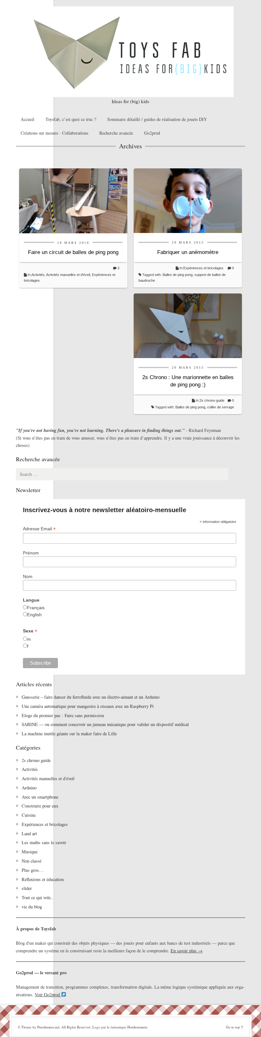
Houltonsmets (137, 1027)
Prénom (31, 552)
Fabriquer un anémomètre (187, 252)
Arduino (29, 788)
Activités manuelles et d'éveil (68, 275)
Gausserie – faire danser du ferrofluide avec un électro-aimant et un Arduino (90, 697)
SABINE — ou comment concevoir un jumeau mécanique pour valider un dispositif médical (105, 724)
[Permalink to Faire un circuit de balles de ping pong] (73, 200)
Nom (27, 576)
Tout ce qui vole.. (37, 897)
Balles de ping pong (178, 275)
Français (36, 607)
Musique (30, 852)
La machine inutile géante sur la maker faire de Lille (69, 733)
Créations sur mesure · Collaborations (54, 133)
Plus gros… (32, 870)
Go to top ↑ (234, 1027)
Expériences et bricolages (203, 268)
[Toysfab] (130, 51)
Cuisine (29, 815)
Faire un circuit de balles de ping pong (73, 252)
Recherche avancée (116, 133)
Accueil (27, 119)
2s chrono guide (212, 400)
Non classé (31, 861)
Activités (38, 275)
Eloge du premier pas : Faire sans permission (63, 715)
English (34, 614)
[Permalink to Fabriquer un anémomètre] (188, 200)
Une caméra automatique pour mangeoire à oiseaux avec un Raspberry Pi (88, 706)
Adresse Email (39, 529)
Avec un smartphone (40, 797)
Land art (29, 833)
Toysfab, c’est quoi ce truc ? (71, 119)
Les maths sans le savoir (44, 842)
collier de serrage (220, 407)
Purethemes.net (48, 1027)
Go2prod (152, 133)
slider (27, 888)
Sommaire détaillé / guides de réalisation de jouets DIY (157, 119)
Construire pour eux (40, 806)
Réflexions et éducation (43, 879)
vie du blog (32, 907)
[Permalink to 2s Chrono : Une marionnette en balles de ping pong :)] (188, 325)
